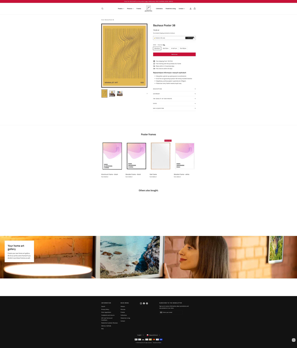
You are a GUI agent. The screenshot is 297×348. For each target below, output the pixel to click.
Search (103, 306)
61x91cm (174, 48)
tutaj (180, 83)
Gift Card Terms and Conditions (106, 319)
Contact (181, 8)
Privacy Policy (105, 309)
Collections (159, 8)
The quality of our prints (162, 98)
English (139, 335)
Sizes (155, 103)
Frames (139, 8)
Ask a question (158, 108)
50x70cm (165, 48)
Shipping (161, 33)
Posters (120, 8)
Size (158, 45)
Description (157, 89)
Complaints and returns (107, 315)
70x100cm (183, 48)
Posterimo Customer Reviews (109, 323)
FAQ (102, 329)
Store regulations (106, 312)
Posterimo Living (171, 8)
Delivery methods (106, 326)
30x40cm (157, 48)
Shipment (156, 94)
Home (102, 20)
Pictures (129, 8)
